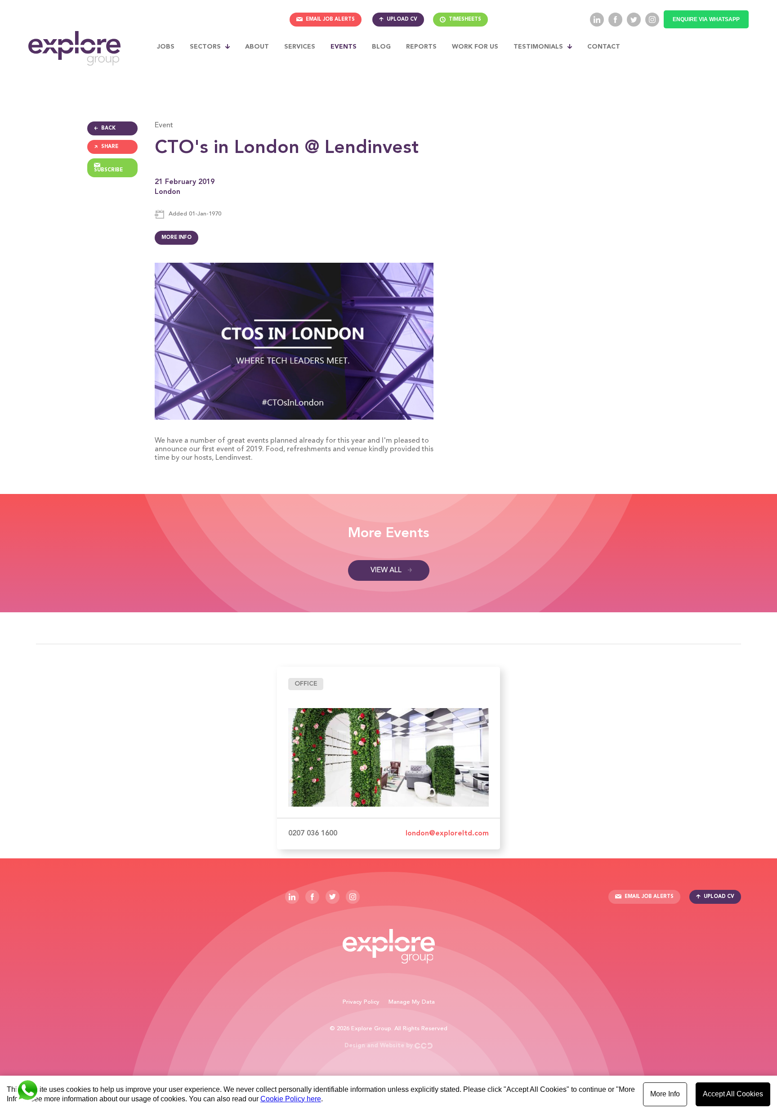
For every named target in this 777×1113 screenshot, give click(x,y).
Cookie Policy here (290, 1099)
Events (343, 47)
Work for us (475, 47)
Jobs (165, 47)
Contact (603, 47)
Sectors (205, 47)
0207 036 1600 (312, 833)
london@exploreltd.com (447, 833)
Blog (381, 47)
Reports (421, 47)
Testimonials (538, 47)
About (257, 47)
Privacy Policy (361, 1002)
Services (299, 47)
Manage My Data (411, 1002)
